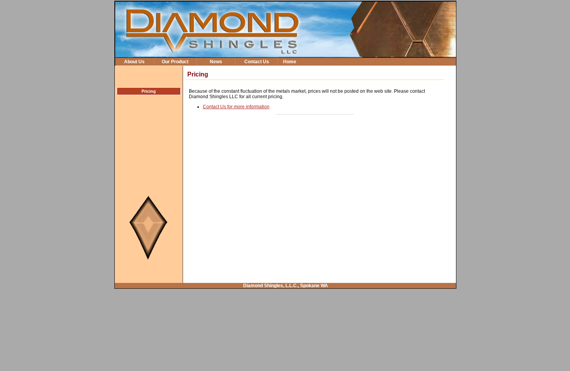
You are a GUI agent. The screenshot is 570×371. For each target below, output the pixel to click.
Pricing (149, 91)
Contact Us (256, 61)
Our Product (175, 61)
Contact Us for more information (236, 106)
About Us (134, 61)
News (216, 61)
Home (289, 61)
